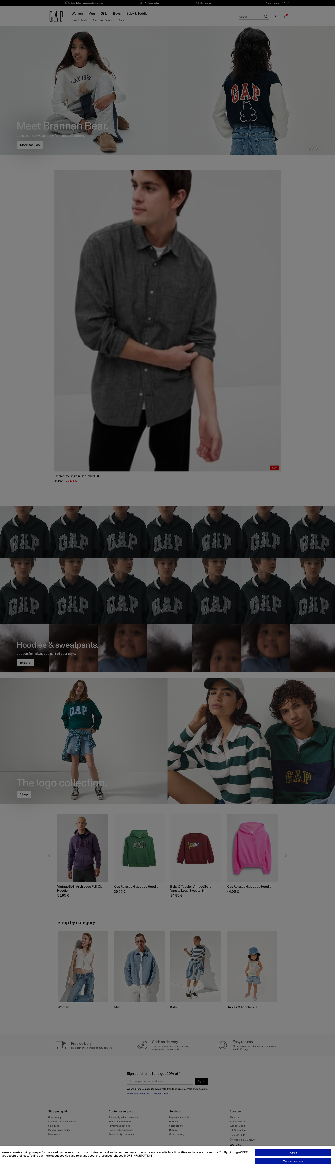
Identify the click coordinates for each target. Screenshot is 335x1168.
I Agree (293, 1152)
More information (293, 1161)
